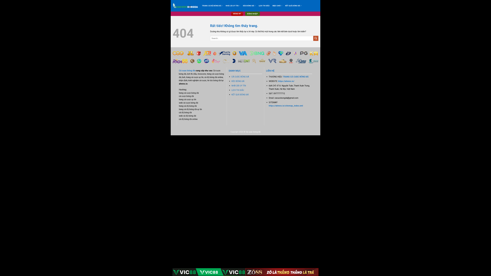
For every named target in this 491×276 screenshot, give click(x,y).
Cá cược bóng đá (187, 70)
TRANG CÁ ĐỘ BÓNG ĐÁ (211, 6)
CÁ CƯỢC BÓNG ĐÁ (240, 77)
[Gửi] (315, 38)
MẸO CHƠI (276, 6)
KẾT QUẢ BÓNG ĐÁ (292, 6)
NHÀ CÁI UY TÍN (232, 6)
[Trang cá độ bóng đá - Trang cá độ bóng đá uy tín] (185, 6)
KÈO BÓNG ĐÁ (248, 6)
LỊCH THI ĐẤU (264, 6)
